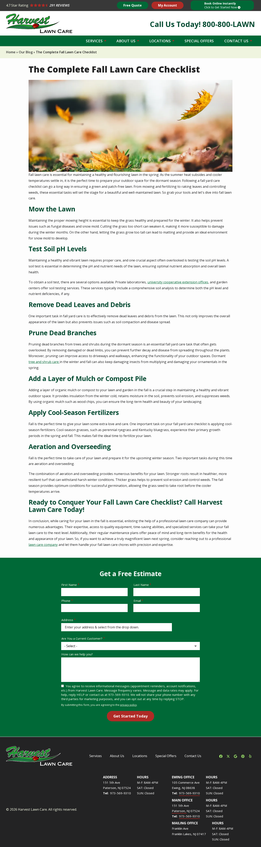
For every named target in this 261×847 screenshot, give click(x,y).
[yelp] (250, 756)
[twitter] (228, 756)
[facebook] (220, 756)
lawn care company (43, 544)
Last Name (141, 585)
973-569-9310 (120, 793)
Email (137, 601)
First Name (69, 585)
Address (67, 620)
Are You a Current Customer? (81, 638)
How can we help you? (77, 654)
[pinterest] (243, 756)
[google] (235, 756)
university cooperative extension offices (177, 282)
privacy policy (128, 705)
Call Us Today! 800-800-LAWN (202, 24)
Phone (65, 601)
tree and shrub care (44, 362)
